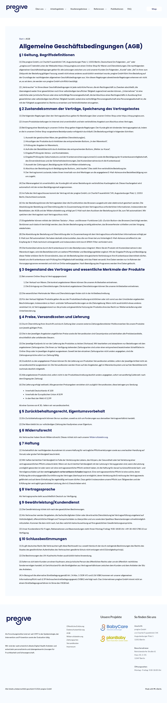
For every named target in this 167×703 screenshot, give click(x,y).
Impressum (71, 646)
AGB (68, 633)
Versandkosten (73, 643)
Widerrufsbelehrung (99, 437)
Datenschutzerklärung (76, 630)
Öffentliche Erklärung (75, 626)
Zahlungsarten (72, 640)
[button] (45, 8)
